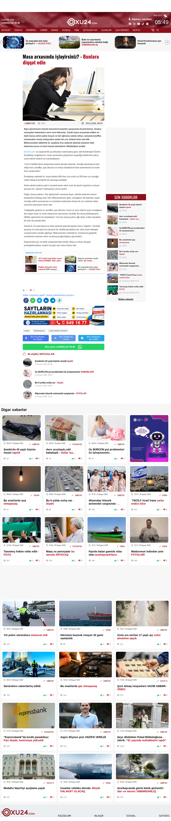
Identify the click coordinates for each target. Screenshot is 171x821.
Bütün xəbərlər (125, 299)
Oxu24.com (29, 152)
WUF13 (136, 30)
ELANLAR (107, 30)
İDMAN (54, 30)
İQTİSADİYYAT (90, 30)
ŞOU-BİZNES (122, 30)
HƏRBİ (43, 30)
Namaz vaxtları (142, 19)
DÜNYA (18, 30)
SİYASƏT (6, 30)
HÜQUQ (66, 30)
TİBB (76, 30)
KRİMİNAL (31, 30)
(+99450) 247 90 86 (10, 23)
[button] (168, 42)
